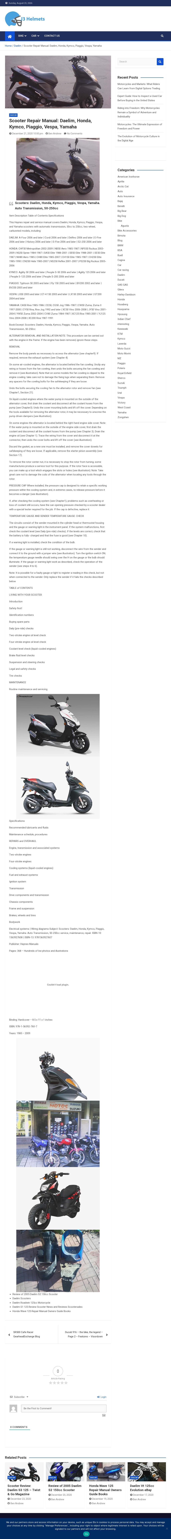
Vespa (121, 397)
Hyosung (122, 314)
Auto (120, 191)
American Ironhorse (128, 176)
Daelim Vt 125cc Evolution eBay (142, 1488)
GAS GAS (123, 284)
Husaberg (123, 304)
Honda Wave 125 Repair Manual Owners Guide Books (105, 1490)
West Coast (124, 407)
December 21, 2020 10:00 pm (27, 133)
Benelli (121, 206)
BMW (120, 245)
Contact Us (52, 35)
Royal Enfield (124, 373)
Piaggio (122, 363)
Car (33, 35)
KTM (120, 333)
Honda (121, 299)
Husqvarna (123, 309)
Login (103, 1397)
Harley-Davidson (126, 294)
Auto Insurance (126, 196)
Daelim (13, 115)
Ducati (121, 279)
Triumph (122, 387)
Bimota (121, 235)
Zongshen (123, 417)
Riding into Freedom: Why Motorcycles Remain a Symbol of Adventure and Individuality (139, 112)
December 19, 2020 (102, 1499)
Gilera (121, 289)
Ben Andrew (54, 133)
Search (160, 61)
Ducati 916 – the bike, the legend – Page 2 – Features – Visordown (84, 1334)
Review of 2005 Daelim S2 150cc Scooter (64, 1488)
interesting (123, 324)
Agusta (125, 225)
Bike (21, 35)
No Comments (74, 133)
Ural (120, 392)
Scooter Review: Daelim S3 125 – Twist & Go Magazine (24, 1490)
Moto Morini (124, 353)
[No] (166, 1528)
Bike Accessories (127, 230)
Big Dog (122, 215)
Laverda (122, 343)
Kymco (121, 338)
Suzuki (121, 383)
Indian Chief (124, 319)
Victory (121, 402)
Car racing (123, 269)
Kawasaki (123, 328)
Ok (86, 1534)
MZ (119, 358)
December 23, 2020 (21, 1499)
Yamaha (122, 412)
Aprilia (121, 181)
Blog (120, 240)
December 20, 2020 (61, 1495)
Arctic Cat (123, 186)
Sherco (121, 378)
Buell (120, 255)
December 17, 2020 (143, 1495)
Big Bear (122, 210)
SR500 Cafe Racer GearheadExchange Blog (26, 1334)
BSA (120, 250)
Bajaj (120, 201)
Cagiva (121, 260)
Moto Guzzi (124, 348)
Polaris (121, 368)
